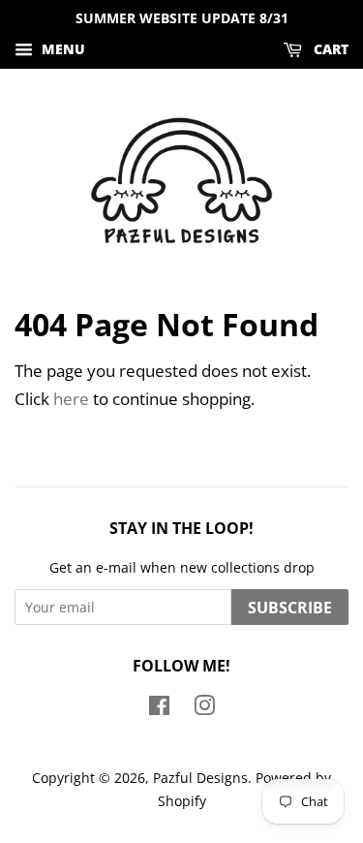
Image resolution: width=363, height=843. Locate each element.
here (71, 399)
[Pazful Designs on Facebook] (159, 709)
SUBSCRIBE (290, 607)
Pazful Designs (200, 777)
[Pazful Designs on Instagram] (204, 709)
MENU (61, 49)
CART (329, 49)
